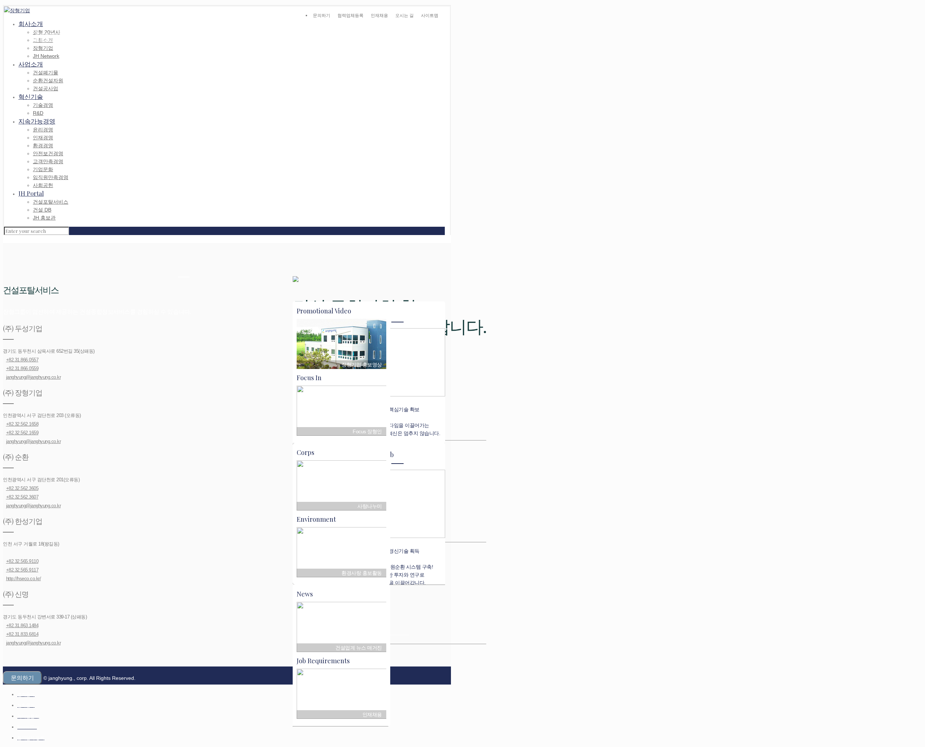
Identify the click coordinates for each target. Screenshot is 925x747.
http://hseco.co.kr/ (23, 578)
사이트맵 (429, 15)
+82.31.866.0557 (22, 359)
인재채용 (379, 15)
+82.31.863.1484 (22, 625)
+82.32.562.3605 (22, 488)
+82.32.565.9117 (22, 570)
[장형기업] (17, 10)
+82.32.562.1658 (22, 424)
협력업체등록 (350, 15)
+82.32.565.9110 (22, 561)
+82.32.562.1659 (22, 432)
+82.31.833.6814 (22, 634)
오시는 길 (404, 15)
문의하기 (321, 15)
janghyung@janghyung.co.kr (33, 377)
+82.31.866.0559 (22, 368)
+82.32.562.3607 (22, 497)
